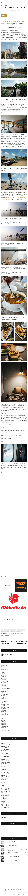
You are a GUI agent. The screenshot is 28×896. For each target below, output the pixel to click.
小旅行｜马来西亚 (5, 704)
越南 (3, 684)
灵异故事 (4, 668)
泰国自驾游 (7, 635)
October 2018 (5, 760)
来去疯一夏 (4, 720)
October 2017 (4, 776)
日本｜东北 (4, 717)
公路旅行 (14, 21)
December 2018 (5, 757)
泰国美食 (2, 635)
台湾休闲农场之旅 (5, 700)
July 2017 (4, 781)
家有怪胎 (4, 702)
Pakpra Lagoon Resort (5, 631)
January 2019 (4, 756)
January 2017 (4, 789)
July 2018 (4, 765)
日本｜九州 (4, 718)
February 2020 (5, 749)
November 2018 (5, 759)
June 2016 (4, 799)
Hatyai (15, 629)
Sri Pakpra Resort (5, 427)
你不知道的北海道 (5, 730)
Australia (4, 666)
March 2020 (4, 747)
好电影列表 (4, 701)
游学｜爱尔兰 (4, 727)
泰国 (22, 633)
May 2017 (4, 784)
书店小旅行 (4, 729)
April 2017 (4, 785)
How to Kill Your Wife (6, 688)
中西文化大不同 (5, 726)
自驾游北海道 (4, 678)
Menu (4, 15)
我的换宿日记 (4, 708)
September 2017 (5, 778)
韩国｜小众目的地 (5, 681)
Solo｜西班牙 (4, 691)
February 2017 (5, 788)
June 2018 (4, 766)
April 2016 (4, 802)
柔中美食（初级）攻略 (12, 845)
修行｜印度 (4, 731)
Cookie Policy (4, 890)
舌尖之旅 (4, 21)
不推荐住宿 (4, 723)
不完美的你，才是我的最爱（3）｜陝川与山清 (17, 852)
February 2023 (5, 741)
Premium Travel (18, 631)
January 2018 (4, 773)
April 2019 (4, 752)
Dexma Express (6, 629)
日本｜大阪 (4, 715)
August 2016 (4, 797)
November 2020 (5, 746)
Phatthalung (12, 631)
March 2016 (4, 804)
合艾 (15, 633)
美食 (2, 629)
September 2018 (5, 762)
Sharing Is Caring (5, 689)
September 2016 (5, 795)
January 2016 (4, 807)
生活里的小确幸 (5, 669)
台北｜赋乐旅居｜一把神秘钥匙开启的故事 (21, 642)
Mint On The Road (18, 27)
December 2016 (5, 791)
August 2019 (4, 750)
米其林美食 (4, 673)
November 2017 (5, 775)
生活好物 (4, 671)
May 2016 (4, 801)
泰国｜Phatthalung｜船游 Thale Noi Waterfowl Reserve (7, 643)
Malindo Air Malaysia (20, 629)
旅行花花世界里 (5, 711)
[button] (7, 331)
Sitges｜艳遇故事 (11, 841)
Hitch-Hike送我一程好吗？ (7, 686)
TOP (9, 633)
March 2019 (4, 753)
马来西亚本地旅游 (5, 682)
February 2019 (5, 754)
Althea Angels (4, 665)
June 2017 (4, 782)
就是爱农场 (4, 705)
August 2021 (4, 743)
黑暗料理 (4, 685)
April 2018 (4, 769)
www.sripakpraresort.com (10, 441)
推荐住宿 (18, 21)
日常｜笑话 (4, 713)
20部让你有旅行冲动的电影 (13, 856)
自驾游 (11, 629)
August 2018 (4, 763)
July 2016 (4, 798)
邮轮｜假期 (4, 676)
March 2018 (4, 770)
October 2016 (4, 794)
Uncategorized (9, 21)
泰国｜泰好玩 (23, 21)
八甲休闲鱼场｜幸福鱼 (12, 860)
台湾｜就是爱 (4, 698)
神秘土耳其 (4, 672)
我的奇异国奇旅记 (5, 707)
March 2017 (4, 786)
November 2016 (5, 792)
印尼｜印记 (4, 697)
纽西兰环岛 (4, 675)
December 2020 (5, 744)
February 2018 (5, 772)
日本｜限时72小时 (5, 714)
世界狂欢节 (4, 724)
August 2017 (4, 779)
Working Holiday (5, 694)
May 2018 (4, 768)
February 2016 (5, 805)
